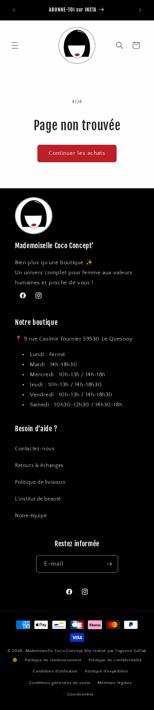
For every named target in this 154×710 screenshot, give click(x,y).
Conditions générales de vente (59, 683)
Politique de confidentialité (115, 660)
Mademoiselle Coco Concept (54, 651)
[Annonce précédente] (14, 10)
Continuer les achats (77, 153)
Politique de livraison (40, 482)
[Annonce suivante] (140, 10)
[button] (15, 45)
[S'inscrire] (109, 564)
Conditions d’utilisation (55, 671)
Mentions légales (115, 683)
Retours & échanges (39, 465)
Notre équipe (31, 516)
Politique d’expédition (106, 671)
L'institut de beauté (38, 499)
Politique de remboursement (53, 660)
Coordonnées (80, 694)
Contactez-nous (34, 449)
